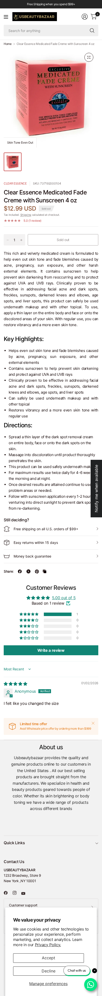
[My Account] (84, 16)
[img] (15, 683)
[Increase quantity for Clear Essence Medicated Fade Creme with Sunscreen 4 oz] (21, 240)
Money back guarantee (32, 556)
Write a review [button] (51, 650)
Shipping (25, 215)
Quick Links (14, 842)
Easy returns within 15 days (36, 542)
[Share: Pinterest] (37, 571)
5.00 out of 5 (64, 597)
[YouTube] (25, 893)
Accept (48, 957)
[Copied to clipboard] (44, 571)
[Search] (92, 30)
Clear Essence (15, 183)
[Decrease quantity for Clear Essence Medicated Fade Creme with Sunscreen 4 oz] (7, 240)
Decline (48, 970)
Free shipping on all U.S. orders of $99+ (46, 529)
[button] (29, 614)
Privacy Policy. (48, 944)
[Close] (93, 723)
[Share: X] (28, 571)
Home (8, 43)
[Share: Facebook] (20, 571)
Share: (9, 571)
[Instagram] (17, 893)
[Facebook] (8, 893)
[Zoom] (88, 57)
